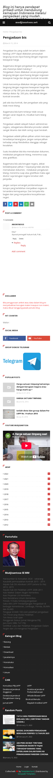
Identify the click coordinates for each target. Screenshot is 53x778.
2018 (27, 494)
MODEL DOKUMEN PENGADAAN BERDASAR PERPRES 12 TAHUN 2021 (32, 732)
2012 (27, 524)
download (8, 652)
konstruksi (9, 662)
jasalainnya (9, 657)
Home (5, 32)
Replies (17, 242)
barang (7, 642)
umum (7, 672)
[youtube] (38, 338)
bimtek (7, 647)
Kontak (35, 766)
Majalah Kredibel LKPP (37, 703)
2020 (27, 484)
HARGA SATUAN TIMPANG (28, 398)
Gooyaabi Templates (26, 774)
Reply (14, 239)
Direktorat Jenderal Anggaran (11, 690)
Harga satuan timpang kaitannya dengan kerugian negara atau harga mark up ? (32, 387)
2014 (27, 514)
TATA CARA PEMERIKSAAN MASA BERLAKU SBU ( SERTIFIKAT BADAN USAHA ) (32, 719)
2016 (27, 504)
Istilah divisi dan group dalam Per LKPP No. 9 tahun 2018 (32, 412)
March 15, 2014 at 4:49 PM (24, 227)
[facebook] (14, 338)
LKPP (29, 685)
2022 (26, 474)
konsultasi (9, 667)
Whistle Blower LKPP (36, 695)
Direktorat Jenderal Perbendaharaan (35, 690)
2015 (27, 509)
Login (26, 766)
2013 (27, 519)
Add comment (18, 251)
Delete (21, 239)
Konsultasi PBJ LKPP (11, 685)
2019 (27, 489)
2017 (27, 499)
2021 (27, 479)
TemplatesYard (27, 771)
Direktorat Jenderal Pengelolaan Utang (11, 697)
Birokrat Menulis (33, 699)
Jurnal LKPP (8, 703)
